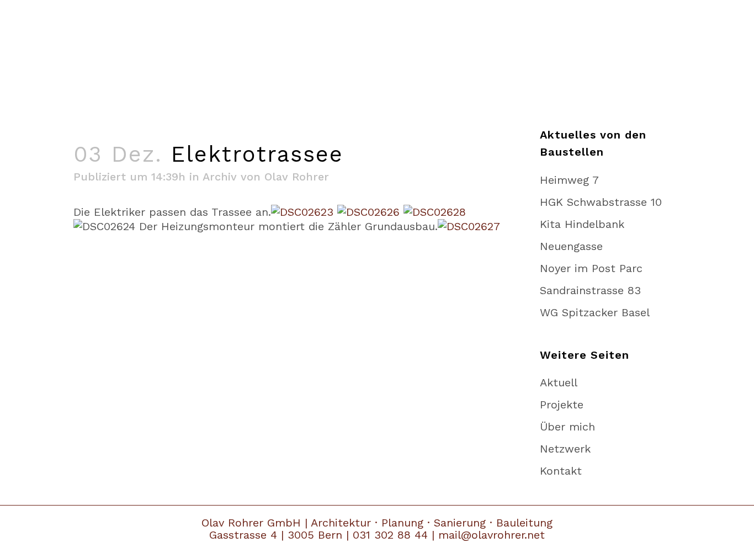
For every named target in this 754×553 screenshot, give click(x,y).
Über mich (567, 426)
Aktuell (558, 382)
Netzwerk (565, 448)
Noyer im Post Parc (591, 268)
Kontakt (561, 470)
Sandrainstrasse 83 (590, 290)
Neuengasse (571, 246)
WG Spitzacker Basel (595, 312)
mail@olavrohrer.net (491, 534)
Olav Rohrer (296, 176)
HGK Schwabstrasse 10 (601, 202)
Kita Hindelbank (582, 224)
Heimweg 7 (569, 180)
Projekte (561, 404)
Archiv (220, 176)
